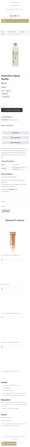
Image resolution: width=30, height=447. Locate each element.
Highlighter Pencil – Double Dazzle (25, 75)
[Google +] (22, 125)
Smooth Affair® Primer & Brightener (10, 255)
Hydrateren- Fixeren (13, 120)
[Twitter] (17, 125)
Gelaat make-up (12, 31)
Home (2, 31)
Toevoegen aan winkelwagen (12, 110)
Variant (3, 87)
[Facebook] (15, 125)
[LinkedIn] (24, 125)
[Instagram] (5, 412)
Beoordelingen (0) (16, 142)
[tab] (15, 133)
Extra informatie (15, 137)
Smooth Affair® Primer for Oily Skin (10, 371)
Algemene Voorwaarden (7, 417)
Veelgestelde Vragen (6, 420)
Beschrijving (15, 132)
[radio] (3, 91)
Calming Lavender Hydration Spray (10, 342)
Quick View (21, 249)
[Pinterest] (19, 125)
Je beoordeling (5, 191)
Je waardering (5, 189)
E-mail (3, 206)
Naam (3, 201)
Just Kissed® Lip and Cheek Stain (28, 75)
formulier (16, 408)
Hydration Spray (5, 284)
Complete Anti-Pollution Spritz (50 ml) (10, 313)
